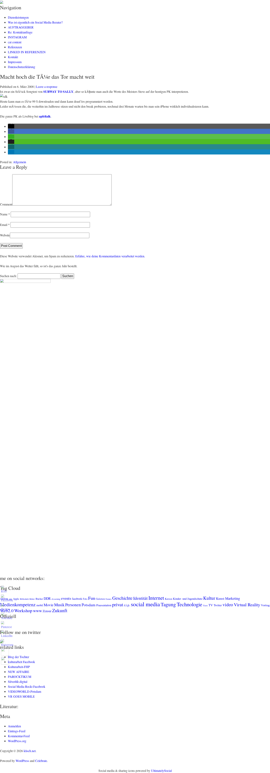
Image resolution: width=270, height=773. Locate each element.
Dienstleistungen (18, 17)
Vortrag (265, 605)
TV (211, 605)
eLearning (56, 599)
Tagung (168, 604)
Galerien (100, 599)
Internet (156, 597)
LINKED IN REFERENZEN (27, 52)
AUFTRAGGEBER (21, 27)
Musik (59, 604)
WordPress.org (17, 741)
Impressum (15, 62)
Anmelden (14, 726)
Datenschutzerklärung (21, 67)
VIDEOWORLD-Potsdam (24, 691)
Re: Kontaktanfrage (20, 32)
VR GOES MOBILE (21, 696)
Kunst (220, 598)
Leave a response (46, 86)
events (66, 598)
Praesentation (103, 605)
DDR (47, 598)
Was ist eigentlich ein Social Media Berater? (35, 22)
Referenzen (15, 47)
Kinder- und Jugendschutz (187, 599)
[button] (11, 126)
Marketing (232, 598)
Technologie (189, 604)
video (228, 604)
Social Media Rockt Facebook (26, 686)
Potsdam (88, 604)
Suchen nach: (8, 276)
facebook (77, 599)
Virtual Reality (247, 604)
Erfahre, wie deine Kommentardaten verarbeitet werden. (110, 256)
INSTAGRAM (17, 37)
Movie (48, 604)
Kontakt (13, 57)
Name (5, 214)
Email (5, 225)
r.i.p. (127, 605)
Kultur (209, 598)
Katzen (168, 599)
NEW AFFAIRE (18, 672)
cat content (14, 42)
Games (108, 599)
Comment (6, 204)
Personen (73, 604)
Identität (140, 598)
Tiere (205, 605)
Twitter (218, 605)
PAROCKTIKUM (19, 676)
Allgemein (19, 162)
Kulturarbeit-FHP (19, 667)
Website (5, 235)
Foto (85, 599)
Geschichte (122, 598)
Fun (91, 598)
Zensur (47, 611)
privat (117, 604)
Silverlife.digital (17, 681)
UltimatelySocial (161, 770)
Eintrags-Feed (16, 731)
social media (145, 604)
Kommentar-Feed (19, 736)
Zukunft (59, 610)
